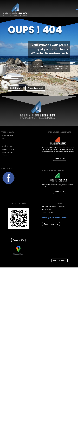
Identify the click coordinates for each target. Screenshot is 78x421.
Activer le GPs (18, 240)
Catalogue (15, 88)
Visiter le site (60, 159)
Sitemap (5, 155)
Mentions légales (7, 136)
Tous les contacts (51, 224)
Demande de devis (8, 150)
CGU (3, 138)
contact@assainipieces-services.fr (55, 218)
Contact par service (8, 152)
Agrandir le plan (59, 260)
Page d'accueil (35, 88)
